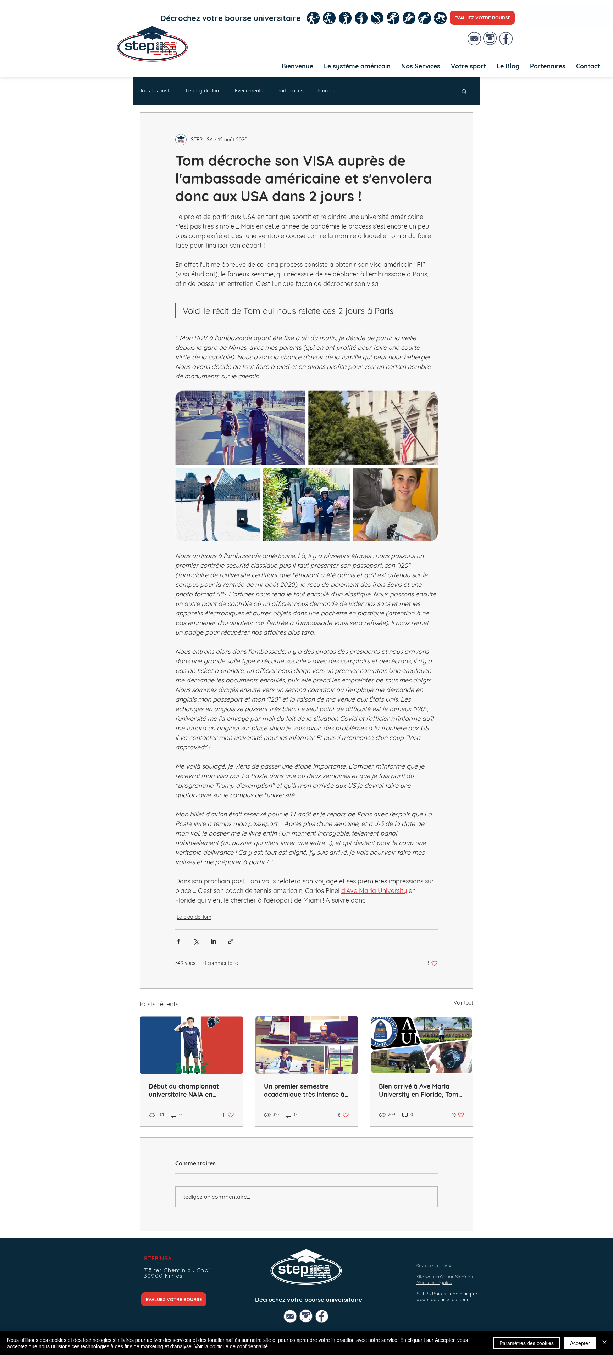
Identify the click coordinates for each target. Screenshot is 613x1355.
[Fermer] (604, 1343)
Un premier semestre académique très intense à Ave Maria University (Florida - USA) (304, 1090)
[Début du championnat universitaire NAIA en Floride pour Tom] (191, 1045)
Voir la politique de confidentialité (231, 1346)
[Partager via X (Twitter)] (196, 941)
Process (326, 91)
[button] (421, 66)
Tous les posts (156, 91)
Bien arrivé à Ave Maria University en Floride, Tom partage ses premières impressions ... (418, 1090)
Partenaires (290, 91)
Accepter (580, 1342)
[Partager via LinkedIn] (213, 941)
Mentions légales (434, 1282)
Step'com (465, 1277)
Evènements (249, 91)
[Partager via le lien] (230, 941)
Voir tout (463, 1003)
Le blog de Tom (203, 91)
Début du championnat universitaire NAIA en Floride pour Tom (184, 1090)
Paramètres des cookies (526, 1342)
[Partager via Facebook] (178, 941)
